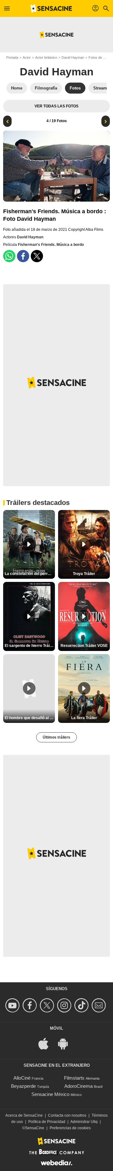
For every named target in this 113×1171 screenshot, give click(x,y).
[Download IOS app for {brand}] (47, 1043)
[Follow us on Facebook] (31, 1005)
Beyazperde (23, 1086)
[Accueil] (51, 8)
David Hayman (73, 57)
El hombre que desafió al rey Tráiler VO (30, 718)
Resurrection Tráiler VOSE (84, 645)
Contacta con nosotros (67, 1115)
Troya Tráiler (84, 574)
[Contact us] (100, 1005)
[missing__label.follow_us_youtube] (13, 1005)
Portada (12, 57)
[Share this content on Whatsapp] (9, 256)
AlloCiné (21, 1078)
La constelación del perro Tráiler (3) (30, 574)
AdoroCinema (78, 1086)
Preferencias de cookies (70, 1128)
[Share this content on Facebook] (23, 256)
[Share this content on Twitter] (37, 256)
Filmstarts (74, 1078)
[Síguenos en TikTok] (82, 1005)
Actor (27, 57)
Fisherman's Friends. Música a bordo (51, 244)
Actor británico (46, 57)
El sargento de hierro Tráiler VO (30, 645)
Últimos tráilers (56, 737)
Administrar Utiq (84, 1121)
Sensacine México (50, 1094)
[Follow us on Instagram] (65, 1005)
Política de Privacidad (46, 1121)
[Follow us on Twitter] (48, 1005)
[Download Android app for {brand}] (66, 1043)
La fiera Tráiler (84, 718)
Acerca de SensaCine (24, 1115)
